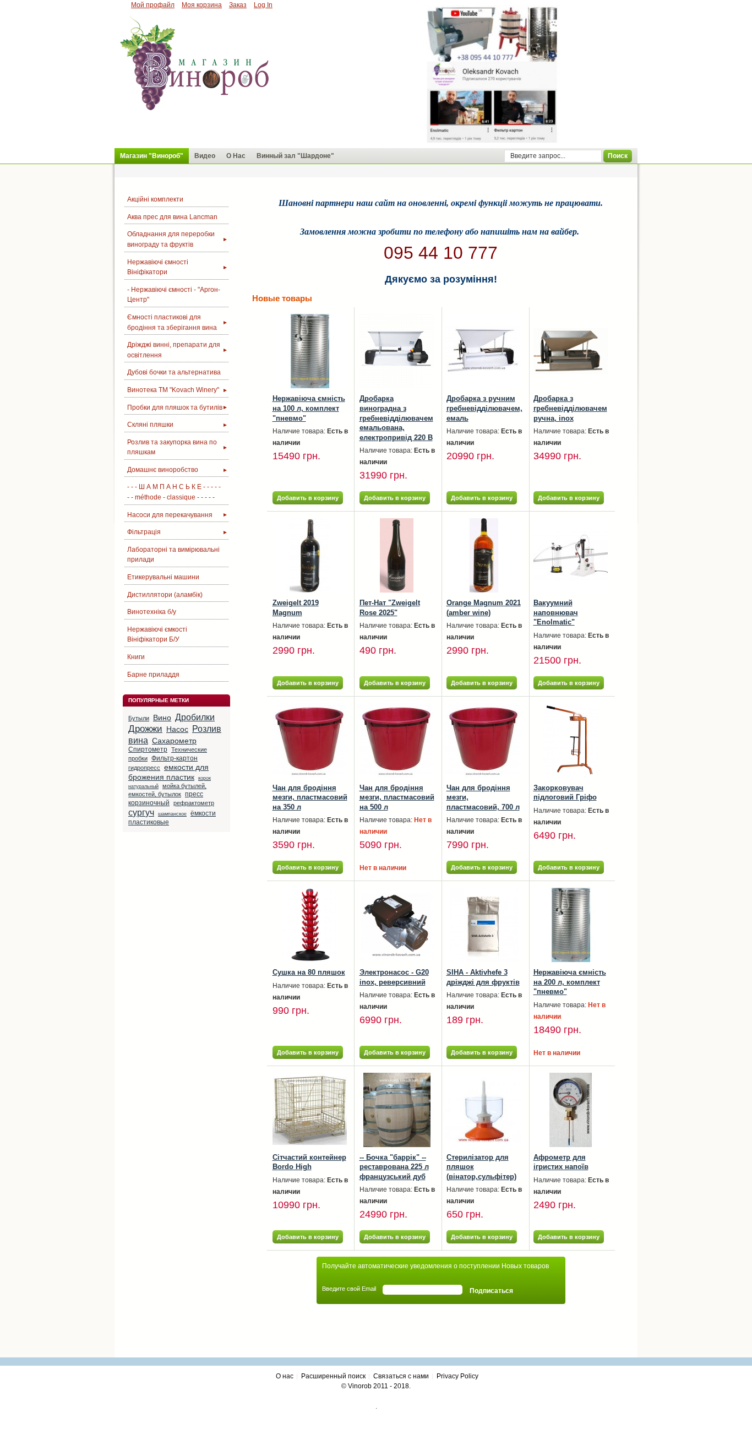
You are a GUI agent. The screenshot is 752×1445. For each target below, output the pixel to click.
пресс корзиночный (165, 798)
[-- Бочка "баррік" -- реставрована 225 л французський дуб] (396, 1110)
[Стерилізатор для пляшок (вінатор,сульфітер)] (483, 1110)
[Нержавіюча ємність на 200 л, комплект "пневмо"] (570, 925)
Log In (263, 5)
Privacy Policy (457, 1376)
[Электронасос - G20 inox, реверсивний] (396, 925)
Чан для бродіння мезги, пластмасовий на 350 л (310, 797)
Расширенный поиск (333, 1376)
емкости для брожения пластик (168, 772)
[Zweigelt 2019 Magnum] (310, 555)
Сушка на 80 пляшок (309, 972)
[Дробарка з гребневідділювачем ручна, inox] (570, 351)
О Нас (236, 156)
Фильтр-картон (174, 758)
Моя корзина (202, 5)
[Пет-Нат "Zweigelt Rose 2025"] (396, 555)
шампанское (172, 814)
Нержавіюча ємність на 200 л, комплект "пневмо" (569, 982)
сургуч (141, 812)
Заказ (238, 5)
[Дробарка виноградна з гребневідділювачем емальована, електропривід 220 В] (396, 351)
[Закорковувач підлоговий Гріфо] (570, 740)
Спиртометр (147, 749)
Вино (162, 717)
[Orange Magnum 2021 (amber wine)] (483, 555)
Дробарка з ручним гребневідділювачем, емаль (484, 408)
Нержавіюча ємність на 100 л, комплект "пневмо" (309, 408)
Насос (177, 729)
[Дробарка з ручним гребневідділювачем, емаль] (483, 351)
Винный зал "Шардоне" (295, 156)
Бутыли (138, 718)
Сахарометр (174, 740)
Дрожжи (145, 728)
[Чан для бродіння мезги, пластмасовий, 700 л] (483, 740)
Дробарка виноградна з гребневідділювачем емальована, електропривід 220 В (396, 417)
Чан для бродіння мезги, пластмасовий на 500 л (396, 797)
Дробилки (195, 717)
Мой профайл (153, 5)
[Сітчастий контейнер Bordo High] (310, 1110)
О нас (284, 1376)
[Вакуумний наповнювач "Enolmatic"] (570, 555)
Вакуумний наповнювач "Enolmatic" (555, 612)
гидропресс (144, 767)
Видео (204, 156)
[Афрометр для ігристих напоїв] (570, 1110)
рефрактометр (193, 803)
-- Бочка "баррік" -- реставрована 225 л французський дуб (394, 1167)
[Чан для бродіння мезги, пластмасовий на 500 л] (396, 740)
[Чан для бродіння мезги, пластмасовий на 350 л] (310, 740)
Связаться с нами (401, 1376)
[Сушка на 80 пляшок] (310, 925)
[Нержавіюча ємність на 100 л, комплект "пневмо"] (310, 351)
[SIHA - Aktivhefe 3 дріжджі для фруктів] (483, 925)
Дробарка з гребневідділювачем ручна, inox (570, 408)
